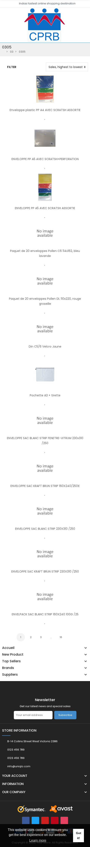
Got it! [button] (78, 835)
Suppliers (10, 674)
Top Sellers (11, 661)
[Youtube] (45, 820)
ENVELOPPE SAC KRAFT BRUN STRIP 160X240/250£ (45, 486)
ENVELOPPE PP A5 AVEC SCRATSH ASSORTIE (45, 208)
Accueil (8, 648)
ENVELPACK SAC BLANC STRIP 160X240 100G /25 (45, 614)
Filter (11, 67)
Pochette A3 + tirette (45, 395)
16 (61, 637)
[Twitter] (35, 820)
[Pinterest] (54, 820)
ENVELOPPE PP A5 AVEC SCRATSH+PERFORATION (45, 159)
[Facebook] (26, 820)
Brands (8, 668)
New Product (12, 654)
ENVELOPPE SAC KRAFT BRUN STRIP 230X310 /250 (45, 571)
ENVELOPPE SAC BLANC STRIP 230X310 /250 (45, 529)
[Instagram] (64, 820)
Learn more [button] (37, 840)
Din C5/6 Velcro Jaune (45, 346)
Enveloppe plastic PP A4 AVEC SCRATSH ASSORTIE (45, 110)
